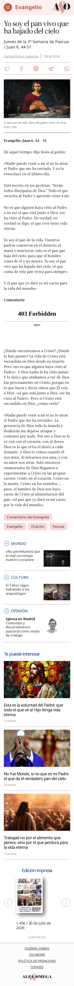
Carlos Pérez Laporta (21, 56)
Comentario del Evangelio (28, 517)
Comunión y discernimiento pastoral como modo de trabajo (23, 629)
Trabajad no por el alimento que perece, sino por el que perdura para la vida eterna (36, 842)
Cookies (37, 967)
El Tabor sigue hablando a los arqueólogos (17, 589)
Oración (37, 526)
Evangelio (28, 7)
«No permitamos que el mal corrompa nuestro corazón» (23, 555)
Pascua (58, 526)
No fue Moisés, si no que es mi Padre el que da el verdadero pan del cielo (36, 776)
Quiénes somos (37, 948)
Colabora (37, 955)
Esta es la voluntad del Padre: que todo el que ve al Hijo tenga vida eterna (33, 709)
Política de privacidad (37, 961)
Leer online (37, 937)
